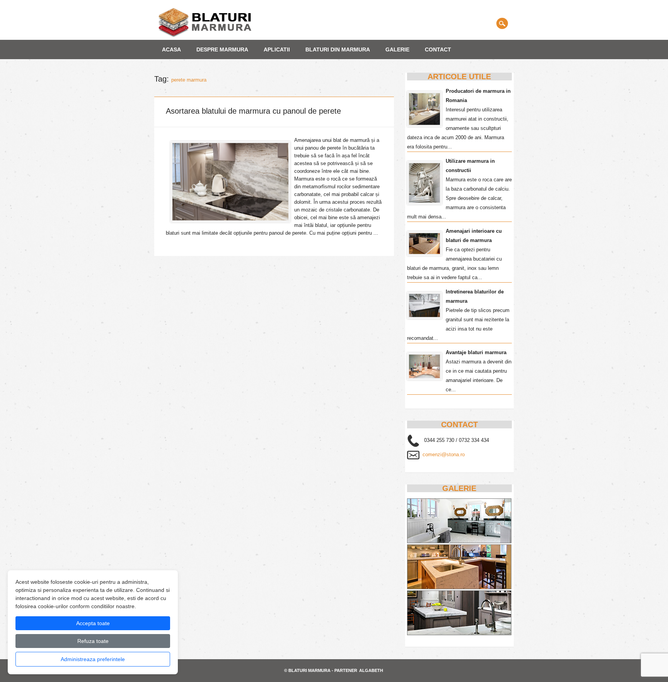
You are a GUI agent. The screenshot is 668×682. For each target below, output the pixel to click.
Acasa (171, 49)
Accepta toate (93, 623)
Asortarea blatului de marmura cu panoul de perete (253, 111)
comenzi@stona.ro (444, 454)
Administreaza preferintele (93, 659)
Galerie (397, 49)
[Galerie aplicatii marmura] (459, 633)
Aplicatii (277, 49)
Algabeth (371, 670)
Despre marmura (222, 49)
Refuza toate (93, 641)
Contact (438, 49)
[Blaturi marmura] (204, 36)
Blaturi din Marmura (337, 49)
